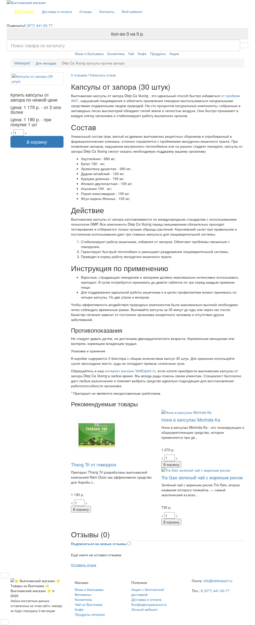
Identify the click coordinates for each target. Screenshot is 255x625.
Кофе (142, 53)
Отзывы (85, 11)
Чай (131, 53)
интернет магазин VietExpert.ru (130, 370)
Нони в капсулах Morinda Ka (190, 419)
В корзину (37, 141)
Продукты (158, 53)
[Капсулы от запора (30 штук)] (37, 78)
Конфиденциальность (149, 604)
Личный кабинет (144, 609)
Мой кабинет (132, 11)
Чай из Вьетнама (88, 604)
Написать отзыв (103, 74)
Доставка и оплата (57, 11)
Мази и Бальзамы (89, 53)
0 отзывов (79, 74)
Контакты (106, 11)
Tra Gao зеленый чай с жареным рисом (202, 477)
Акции (174, 53)
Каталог (24, 11)
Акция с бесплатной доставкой (147, 592)
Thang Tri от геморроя (93, 464)
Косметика (116, 53)
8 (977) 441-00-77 (38, 25)
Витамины (83, 594)
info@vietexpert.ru (217, 580)
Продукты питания (90, 614)
